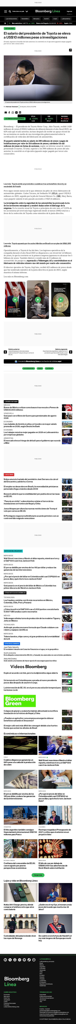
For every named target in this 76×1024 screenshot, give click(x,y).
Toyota (40, 368)
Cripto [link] (55, 19)
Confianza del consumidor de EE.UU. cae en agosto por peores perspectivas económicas (19, 865)
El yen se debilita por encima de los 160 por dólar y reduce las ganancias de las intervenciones (30, 568)
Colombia (42, 968)
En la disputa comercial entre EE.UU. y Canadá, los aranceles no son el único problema (37, 655)
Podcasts (6, 1005)
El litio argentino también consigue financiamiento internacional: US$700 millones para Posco (20, 832)
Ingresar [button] (69, 11)
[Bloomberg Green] (38, 700)
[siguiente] (70, 352)
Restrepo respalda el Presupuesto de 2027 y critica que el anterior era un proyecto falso (55, 832)
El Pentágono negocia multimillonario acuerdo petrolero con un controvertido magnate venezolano (31, 517)
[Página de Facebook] (5, 959)
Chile (41, 972)
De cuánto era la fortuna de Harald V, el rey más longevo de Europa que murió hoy (55, 938)
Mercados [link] (36, 19)
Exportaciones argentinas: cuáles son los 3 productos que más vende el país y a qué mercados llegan (55, 352)
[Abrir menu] (5, 11)
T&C (41, 1001)
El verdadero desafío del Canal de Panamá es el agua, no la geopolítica (31, 649)
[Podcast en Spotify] (33, 959)
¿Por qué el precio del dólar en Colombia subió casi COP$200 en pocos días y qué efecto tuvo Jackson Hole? (32, 577)
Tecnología (43, 1000)
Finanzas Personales (10, 1003)
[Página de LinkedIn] (24, 959)
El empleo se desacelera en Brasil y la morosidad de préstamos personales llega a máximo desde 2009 (31, 487)
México (42, 965)
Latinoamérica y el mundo (47, 961)
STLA (54, 193)
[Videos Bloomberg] (38, 666)
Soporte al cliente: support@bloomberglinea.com (54, 1014)
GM (58, 196)
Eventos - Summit (45, 1009)
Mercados (7, 996)
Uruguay (42, 979)
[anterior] (5, 352)
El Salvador (43, 982)
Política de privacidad (46, 996)
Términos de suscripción (47, 998)
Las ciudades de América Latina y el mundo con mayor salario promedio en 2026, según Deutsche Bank (30, 425)
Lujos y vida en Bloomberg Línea (21, 880)
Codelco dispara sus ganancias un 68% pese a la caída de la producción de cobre (20, 762)
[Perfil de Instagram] (19, 959)
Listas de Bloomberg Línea (11, 1007)
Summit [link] (46, 19)
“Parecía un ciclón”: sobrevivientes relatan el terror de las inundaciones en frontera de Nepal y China (28, 502)
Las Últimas (49, 368)
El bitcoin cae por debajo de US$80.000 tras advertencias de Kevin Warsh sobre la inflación (53, 865)
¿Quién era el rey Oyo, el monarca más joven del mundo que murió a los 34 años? (55, 907)
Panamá (42, 977)
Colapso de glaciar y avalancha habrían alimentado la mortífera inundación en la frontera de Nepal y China (31, 712)
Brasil (41, 963)
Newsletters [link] (25, 19)
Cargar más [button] (38, 875)
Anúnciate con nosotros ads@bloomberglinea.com (54, 1012)
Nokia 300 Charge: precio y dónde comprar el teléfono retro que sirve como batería (19, 907)
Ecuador (42, 975)
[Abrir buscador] (10, 11)
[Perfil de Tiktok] (29, 959)
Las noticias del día (29, 368)
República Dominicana (46, 984)
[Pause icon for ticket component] (5, 23)
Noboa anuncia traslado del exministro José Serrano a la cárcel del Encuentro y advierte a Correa (31, 480)
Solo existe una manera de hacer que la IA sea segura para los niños (30, 661)
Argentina (42, 967)
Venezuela (43, 970)
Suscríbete (43, 994)
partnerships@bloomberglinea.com (50, 1010)
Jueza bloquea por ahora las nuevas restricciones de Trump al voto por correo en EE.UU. (21, 352)
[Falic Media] (69, 14)
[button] (70, 50)
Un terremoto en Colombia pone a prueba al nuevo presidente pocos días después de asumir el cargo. (30, 681)
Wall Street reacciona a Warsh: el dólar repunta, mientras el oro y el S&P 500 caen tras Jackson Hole (31, 559)
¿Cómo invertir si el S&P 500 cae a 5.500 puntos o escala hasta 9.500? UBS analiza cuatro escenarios (31, 610)
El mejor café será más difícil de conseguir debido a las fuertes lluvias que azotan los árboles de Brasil (30, 726)
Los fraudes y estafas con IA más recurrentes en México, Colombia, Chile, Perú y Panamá (28, 601)
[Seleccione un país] (27, 11)
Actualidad (9, 28)
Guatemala (43, 985)
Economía (7, 994)
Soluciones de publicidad (47, 1016)
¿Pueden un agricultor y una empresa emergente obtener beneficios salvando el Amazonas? (29, 719)
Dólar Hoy (7, 998)
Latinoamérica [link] (66, 19)
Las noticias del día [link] (11, 19)
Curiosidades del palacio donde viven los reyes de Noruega (20, 937)
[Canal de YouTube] (14, 959)
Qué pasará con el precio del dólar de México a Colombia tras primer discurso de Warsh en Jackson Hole (30, 586)
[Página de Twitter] (10, 959)
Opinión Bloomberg (12, 644)
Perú (41, 973)
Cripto (6, 1001)
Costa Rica (43, 980)
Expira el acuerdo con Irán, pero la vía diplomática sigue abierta (31, 673)
